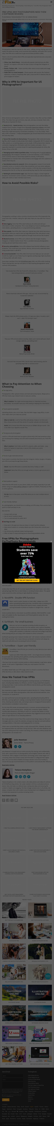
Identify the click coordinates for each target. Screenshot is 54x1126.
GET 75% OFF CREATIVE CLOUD (27, 580)
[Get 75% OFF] (27, 563)
